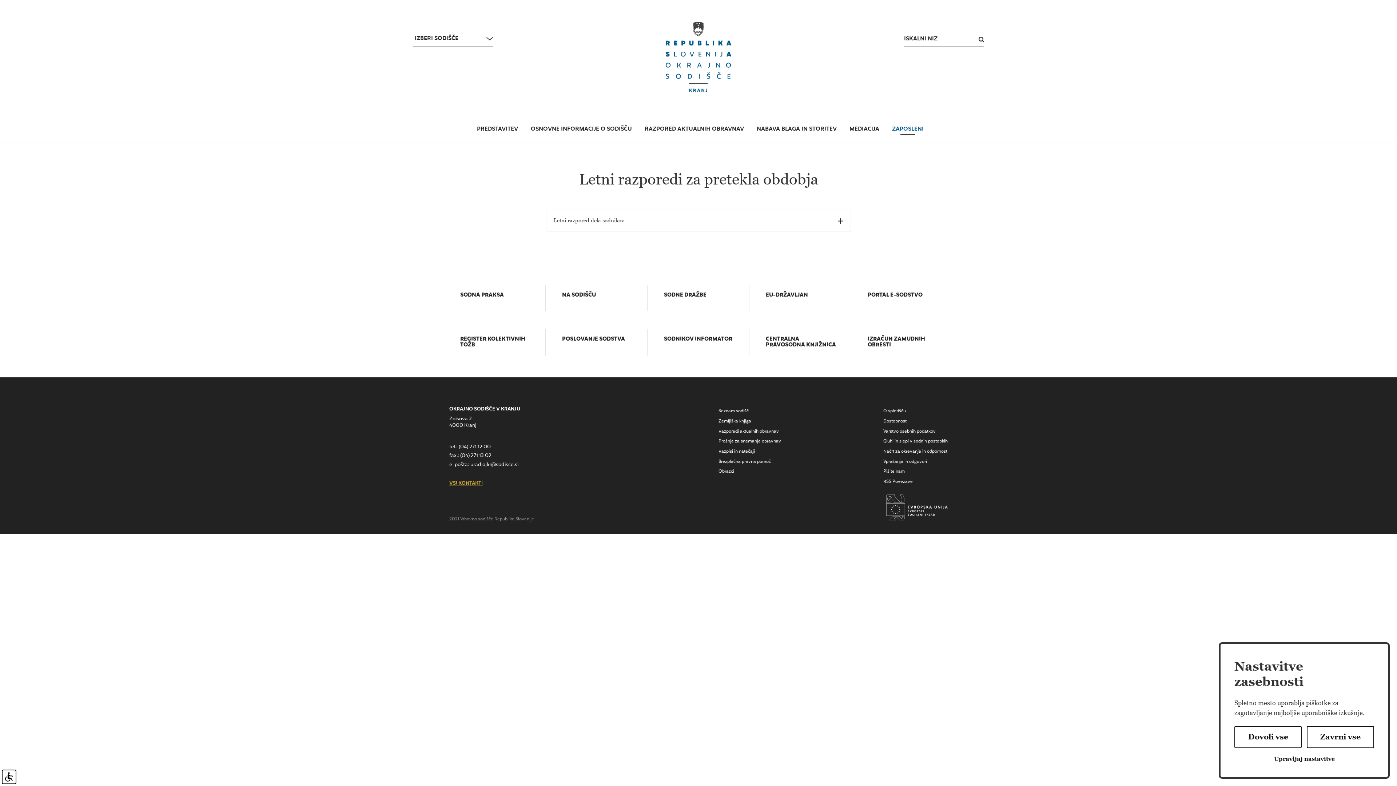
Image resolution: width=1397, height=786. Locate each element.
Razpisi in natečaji (737, 451)
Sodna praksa (482, 295)
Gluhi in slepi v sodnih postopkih (915, 441)
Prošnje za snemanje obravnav (750, 441)
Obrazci (726, 471)
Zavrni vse (1340, 737)
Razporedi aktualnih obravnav (749, 431)
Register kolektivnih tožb (492, 343)
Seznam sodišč (734, 411)
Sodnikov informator (698, 339)
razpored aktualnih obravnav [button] (694, 129)
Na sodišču (579, 295)
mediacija (864, 129)
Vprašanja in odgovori (905, 461)
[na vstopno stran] (698, 57)
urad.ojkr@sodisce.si (494, 465)
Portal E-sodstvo (895, 295)
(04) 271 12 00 (475, 447)
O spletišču (894, 411)
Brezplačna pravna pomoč (745, 461)
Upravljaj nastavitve (1304, 758)
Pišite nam (894, 471)
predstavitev (497, 129)
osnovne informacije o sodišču (581, 129)
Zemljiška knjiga (735, 421)
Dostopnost (895, 421)
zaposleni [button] (908, 129)
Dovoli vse (1268, 737)
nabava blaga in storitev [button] (797, 129)
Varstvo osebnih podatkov (909, 431)
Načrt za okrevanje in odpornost (915, 451)
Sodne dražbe (685, 295)
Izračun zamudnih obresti (896, 343)
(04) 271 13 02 (475, 456)
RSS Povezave (898, 482)
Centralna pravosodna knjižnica (801, 343)
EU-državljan (787, 295)
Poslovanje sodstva (593, 339)
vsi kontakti (466, 484)
